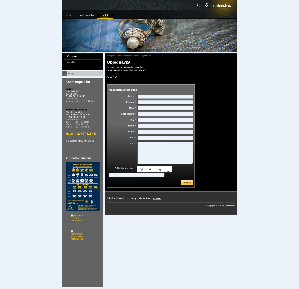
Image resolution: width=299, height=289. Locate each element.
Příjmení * (131, 102)
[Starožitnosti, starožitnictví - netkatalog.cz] (73, 233)
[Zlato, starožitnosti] (209, 5)
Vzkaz (133, 143)
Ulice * (132, 108)
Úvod (68, 15)
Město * (132, 126)
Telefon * (131, 131)
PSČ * (133, 120)
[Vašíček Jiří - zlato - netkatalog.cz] (73, 222)
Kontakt (105, 15)
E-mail (133, 137)
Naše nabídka (86, 15)
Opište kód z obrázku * (125, 168)
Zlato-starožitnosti (124, 56)
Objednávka (146, 56)
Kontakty (71, 62)
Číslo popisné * (128, 114)
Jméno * (132, 96)
